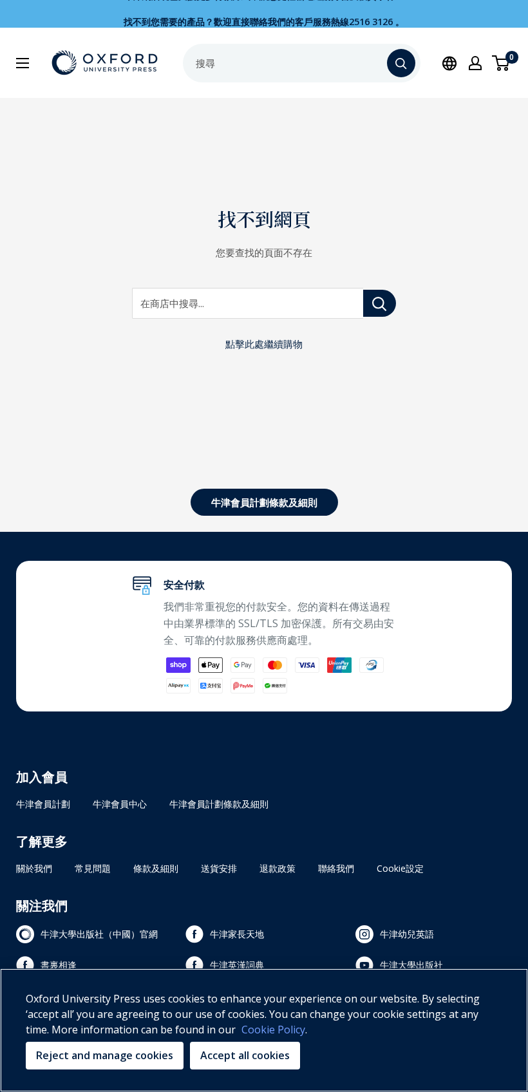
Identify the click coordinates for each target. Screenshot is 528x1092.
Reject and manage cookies (104, 1055)
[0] (501, 63)
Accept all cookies (245, 1055)
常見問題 (93, 868)
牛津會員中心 (120, 804)
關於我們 (34, 868)
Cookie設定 (400, 868)
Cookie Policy (273, 1029)
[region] (264, 1030)
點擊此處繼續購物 (264, 343)
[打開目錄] (22, 63)
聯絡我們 (336, 868)
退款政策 (277, 868)
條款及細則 (155, 868)
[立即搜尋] (401, 63)
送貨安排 (219, 868)
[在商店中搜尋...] (379, 303)
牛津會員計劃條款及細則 (264, 502)
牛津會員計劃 (43, 804)
